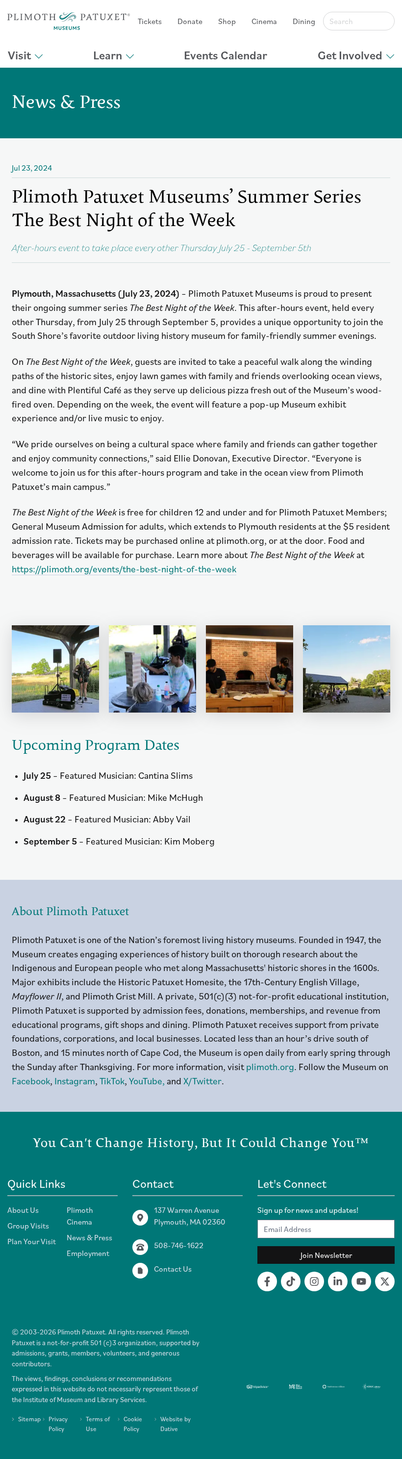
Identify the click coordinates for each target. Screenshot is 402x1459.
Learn (107, 55)
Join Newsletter (326, 1255)
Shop (227, 21)
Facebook (31, 1081)
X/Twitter (202, 1081)
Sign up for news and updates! (307, 1210)
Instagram (74, 1081)
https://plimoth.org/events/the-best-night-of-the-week (124, 569)
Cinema (264, 21)
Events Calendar (225, 55)
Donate (189, 21)
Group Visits (28, 1225)
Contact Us (173, 1269)
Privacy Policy (58, 1424)
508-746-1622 (178, 1245)
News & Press (89, 1237)
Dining (304, 21)
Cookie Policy (133, 1424)
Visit (19, 55)
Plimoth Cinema (80, 1216)
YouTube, (147, 1081)
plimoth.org (270, 1066)
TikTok (112, 1081)
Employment (88, 1253)
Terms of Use (98, 1424)
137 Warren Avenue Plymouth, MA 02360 (190, 1216)
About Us (23, 1210)
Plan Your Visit (31, 1241)
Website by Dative (175, 1424)
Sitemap (29, 1419)
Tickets (150, 21)
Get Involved (350, 55)
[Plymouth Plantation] (68, 21)
